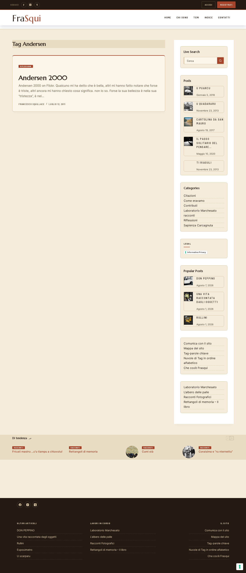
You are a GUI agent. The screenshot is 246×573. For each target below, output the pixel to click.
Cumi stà (147, 451)
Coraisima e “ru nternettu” (216, 451)
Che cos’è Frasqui (196, 368)
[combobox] (200, 60)
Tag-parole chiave (196, 353)
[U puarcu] (188, 90)
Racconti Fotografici (197, 397)
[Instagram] (30, 5)
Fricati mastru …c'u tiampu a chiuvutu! (37, 451)
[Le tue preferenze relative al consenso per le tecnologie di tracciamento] (239, 566)
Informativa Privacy (196, 252)
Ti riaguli (204, 162)
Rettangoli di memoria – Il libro (108, 549)
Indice (209, 17)
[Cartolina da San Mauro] (188, 121)
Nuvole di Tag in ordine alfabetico (209, 549)
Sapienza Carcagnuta (198, 225)
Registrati (226, 4)
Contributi (190, 205)
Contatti (224, 17)
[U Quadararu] (188, 106)
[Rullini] (188, 320)
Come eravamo (194, 200)
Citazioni (190, 195)
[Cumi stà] (132, 452)
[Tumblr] (37, 5)
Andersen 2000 (43, 78)
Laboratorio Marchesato (200, 210)
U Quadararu (206, 103)
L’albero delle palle (196, 392)
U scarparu (23, 556)
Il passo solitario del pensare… (207, 142)
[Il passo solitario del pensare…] (188, 141)
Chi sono (182, 17)
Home (167, 17)
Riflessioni (25, 66)
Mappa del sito (194, 348)
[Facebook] (23, 5)
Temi (196, 17)
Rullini (201, 317)
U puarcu (203, 88)
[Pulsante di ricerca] (220, 60)
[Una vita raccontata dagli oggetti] (188, 296)
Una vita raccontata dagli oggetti (207, 297)
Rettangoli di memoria (83, 451)
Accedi (208, 4)
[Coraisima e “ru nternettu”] (188, 452)
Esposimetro (24, 549)
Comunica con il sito (198, 343)
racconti (189, 215)
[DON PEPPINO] (188, 280)
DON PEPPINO (205, 278)
